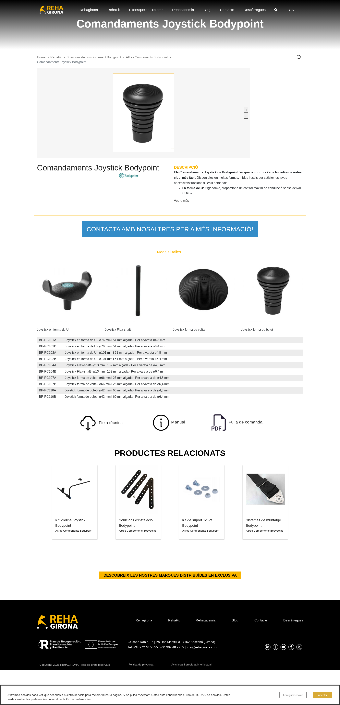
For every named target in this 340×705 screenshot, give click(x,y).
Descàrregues (255, 10)
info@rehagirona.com (202, 647)
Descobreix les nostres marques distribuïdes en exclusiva (170, 575)
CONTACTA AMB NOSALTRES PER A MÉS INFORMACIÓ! (170, 229)
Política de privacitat (140, 664)
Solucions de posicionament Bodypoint (94, 57)
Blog (207, 10)
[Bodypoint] (129, 175)
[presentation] (246, 110)
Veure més (181, 200)
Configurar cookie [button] (293, 695)
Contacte (227, 10)
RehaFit (113, 10)
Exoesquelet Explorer (146, 10)
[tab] (169, 252)
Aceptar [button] (322, 695)
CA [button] (291, 10)
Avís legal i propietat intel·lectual (191, 664)
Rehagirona (89, 10)
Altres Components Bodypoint (147, 57)
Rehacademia (183, 10)
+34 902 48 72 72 (172, 647)
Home (41, 57)
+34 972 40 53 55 (145, 647)
